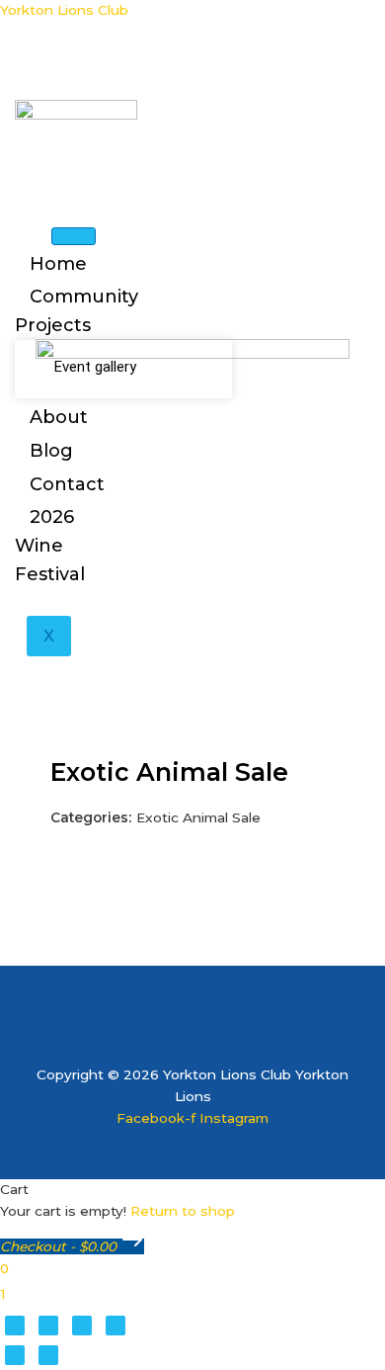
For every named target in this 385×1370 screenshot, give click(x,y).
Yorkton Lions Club (64, 10)
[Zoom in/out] (15, 1325)
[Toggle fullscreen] (48, 1325)
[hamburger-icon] (73, 236)
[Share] (82, 1325)
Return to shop (182, 1211)
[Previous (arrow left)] (15, 1355)
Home (58, 264)
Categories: (90, 817)
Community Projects (76, 311)
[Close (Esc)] (115, 1325)
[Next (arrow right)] (48, 1355)
